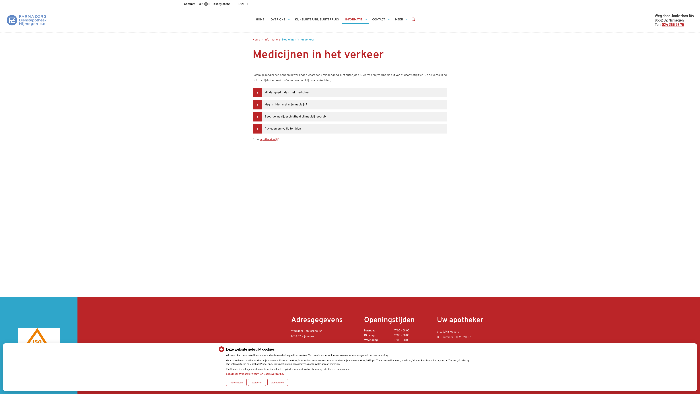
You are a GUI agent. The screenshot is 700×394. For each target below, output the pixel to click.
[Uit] (207, 4)
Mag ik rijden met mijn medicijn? (286, 105)
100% (240, 4)
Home (260, 20)
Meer (399, 20)
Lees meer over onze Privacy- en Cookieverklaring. (255, 373)
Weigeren (257, 382)
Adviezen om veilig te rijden (283, 129)
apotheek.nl (268, 139)
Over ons (278, 20)
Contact (378, 20)
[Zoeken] (413, 19)
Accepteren (277, 382)
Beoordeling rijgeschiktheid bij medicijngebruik (295, 117)
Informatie (354, 20)
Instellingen (236, 382)
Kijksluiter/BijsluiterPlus (317, 20)
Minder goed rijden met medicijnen (287, 92)
